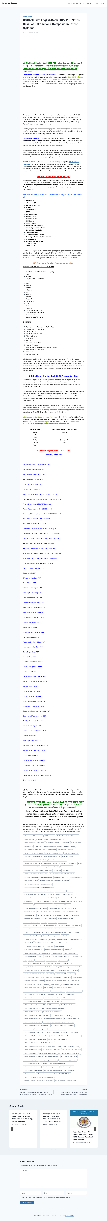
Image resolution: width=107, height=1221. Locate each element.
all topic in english (76, 842)
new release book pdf (30, 956)
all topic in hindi (28, 846)
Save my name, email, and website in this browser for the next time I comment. (46, 1197)
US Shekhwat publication (31, 1060)
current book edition (68, 894)
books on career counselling (32, 866)
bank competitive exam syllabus (53, 846)
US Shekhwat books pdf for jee (32, 1011)
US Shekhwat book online (52, 998)
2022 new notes (49, 836)
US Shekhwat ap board (57, 991)
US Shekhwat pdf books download (33, 1056)
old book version (77, 956)
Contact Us (80, 3)
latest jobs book (28, 942)
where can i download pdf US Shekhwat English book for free (53, 1074)
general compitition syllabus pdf (33, 925)
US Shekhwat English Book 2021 (33, 1022)
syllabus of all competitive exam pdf (34, 980)
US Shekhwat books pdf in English (61, 1015)
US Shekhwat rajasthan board (68, 1060)
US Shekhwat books (53, 1004)
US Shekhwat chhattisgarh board (53, 1018)
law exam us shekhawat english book (34, 946)
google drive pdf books (50, 925)
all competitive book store (57, 839)
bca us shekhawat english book (32, 849)
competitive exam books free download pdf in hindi (38, 884)
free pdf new (62, 922)
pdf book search (51, 960)
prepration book (28, 967)
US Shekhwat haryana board (71, 1046)
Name (23, 1193)
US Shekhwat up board (66, 1067)
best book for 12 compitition (65, 849)
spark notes (74, 970)
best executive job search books (33, 863)
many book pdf (59, 946)
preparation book (68, 963)
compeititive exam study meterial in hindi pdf (61, 873)
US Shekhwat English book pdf (56, 1029)
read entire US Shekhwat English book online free (55, 970)
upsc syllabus (55, 984)
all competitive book (42, 839)
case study (48, 870)
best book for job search (71, 853)
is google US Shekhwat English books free (35, 939)
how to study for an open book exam (56, 932)
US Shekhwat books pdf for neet (52, 1011)
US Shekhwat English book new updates (35, 1029)
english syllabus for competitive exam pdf (35, 908)
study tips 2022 (77, 977)
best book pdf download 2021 (52, 856)
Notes (40, 956)
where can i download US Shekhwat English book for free (39, 1077)
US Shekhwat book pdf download (53, 1001)
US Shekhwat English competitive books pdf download (66, 1036)
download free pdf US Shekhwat (33, 901)
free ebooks (52, 918)
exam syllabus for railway (56, 908)
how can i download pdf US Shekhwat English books (38, 929)
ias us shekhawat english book (32, 936)
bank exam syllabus (69, 846)
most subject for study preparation (33, 949)
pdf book (31, 960)
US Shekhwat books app (68, 1004)
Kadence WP (69, 1216)
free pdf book (52, 922)
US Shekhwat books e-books (32, 1008)
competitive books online (31, 880)
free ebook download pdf (44, 915)
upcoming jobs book (43, 984)
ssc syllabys (50, 973)
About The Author (29, 839)
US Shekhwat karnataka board (51, 1049)
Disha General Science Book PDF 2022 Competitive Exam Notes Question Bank (73, 1092)
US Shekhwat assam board (74, 991)
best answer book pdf (49, 849)
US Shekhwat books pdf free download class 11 (37, 1015)
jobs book (52, 939)
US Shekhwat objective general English (69, 1053)
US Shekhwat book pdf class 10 (32, 1001)
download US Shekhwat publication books (70, 901)
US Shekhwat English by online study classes (36, 1036)
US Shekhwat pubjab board (69, 1056)
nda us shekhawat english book (54, 949)
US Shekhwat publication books (49, 1060)
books (80, 863)
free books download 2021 (70, 911)
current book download (54, 894)
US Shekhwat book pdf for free (63, 987)
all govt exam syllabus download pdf (34, 842)
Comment (25, 1170)
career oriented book (66, 866)
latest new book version (42, 942)
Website (69, 1193)
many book (49, 946)
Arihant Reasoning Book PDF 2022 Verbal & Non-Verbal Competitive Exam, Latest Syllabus (36, 1092)
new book (68, 949)
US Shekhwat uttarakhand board (33, 1070)
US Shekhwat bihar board (55, 994)
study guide (71, 973)
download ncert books (50, 901)
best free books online (50, 863)
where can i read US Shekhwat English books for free (38, 1080)
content (69, 891)
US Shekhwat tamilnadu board (32, 1067)
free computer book (29, 915)
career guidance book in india (50, 866)
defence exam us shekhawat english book (44, 898)
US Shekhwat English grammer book (58, 1039)
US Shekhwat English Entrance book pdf (35, 1039)
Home (102, 3)
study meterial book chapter (54, 977)
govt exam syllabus (64, 925)
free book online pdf (29, 911)
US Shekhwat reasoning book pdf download (36, 1063)
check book (57, 870)
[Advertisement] (53, 47)
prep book (58, 963)
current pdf (27, 898)
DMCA (96, 3)
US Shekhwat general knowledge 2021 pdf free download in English (42, 1046)
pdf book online (40, 960)
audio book (38, 846)
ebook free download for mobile (43, 904)
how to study (28, 932)
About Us (71, 3)
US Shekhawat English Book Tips (33, 987)
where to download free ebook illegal (65, 1080)
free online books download (31, 922)
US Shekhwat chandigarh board (33, 1018)
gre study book (76, 925)
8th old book (74, 836)
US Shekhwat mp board (30, 1053)
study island (40, 977)
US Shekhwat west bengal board (53, 1070)
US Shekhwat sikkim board (57, 1063)
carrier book (39, 870)
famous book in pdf (70, 908)
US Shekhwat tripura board (50, 1067)
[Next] (95, 1129)
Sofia (26, 32)
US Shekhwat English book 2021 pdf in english (36, 1025)
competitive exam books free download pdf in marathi (38, 891)
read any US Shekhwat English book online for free (67, 967)
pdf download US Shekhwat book (33, 963)
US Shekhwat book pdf (67, 998)
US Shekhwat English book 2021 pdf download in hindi (59, 1022)
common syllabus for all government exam (35, 873)
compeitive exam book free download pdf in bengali (38, 877)
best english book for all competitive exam (54, 860)
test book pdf (75, 980)
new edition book (57, 953)
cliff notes (66, 870)
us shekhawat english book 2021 (70, 984)
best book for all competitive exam (33, 853)
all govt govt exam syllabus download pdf (57, 842)
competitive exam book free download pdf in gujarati (54, 880)
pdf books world (63, 960)
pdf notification (48, 963)
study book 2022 (61, 973)
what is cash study (70, 1070)
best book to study (67, 856)
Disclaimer (89, 3)
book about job (63, 863)
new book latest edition (30, 953)
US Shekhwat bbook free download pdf (34, 994)
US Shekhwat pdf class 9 (52, 1056)
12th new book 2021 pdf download (33, 836)
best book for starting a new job (33, 856)
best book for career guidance (53, 853)
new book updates (44, 953)
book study (72, 863)
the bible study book (29, 984)
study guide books (29, 977)
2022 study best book (62, 836)
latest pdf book (63, 942)
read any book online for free (43, 967)
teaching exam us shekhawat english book (57, 980)
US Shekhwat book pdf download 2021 (34, 1004)
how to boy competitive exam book (64, 929)
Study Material (28, 16)
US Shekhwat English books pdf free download (65, 1032)
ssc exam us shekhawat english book (34, 973)
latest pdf (54, 942)
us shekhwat (48, 987)
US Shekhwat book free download (33, 998)
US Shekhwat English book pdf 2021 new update (37, 1032)
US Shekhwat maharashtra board (71, 1049)
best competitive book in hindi (32, 860)
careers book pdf (29, 870)
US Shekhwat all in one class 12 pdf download (36, 991)
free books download (55, 911)
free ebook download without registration (35, 918)
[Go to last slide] (12, 1129)
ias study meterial (74, 932)
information (64, 936)
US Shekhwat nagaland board (47, 1053)
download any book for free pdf (67, 898)
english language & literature (62, 904)
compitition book (60, 891)
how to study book (39, 932)
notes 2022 (47, 956)
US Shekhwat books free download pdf (53, 1008)
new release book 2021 (70, 953)
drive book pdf (28, 904)
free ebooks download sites (65, 918)
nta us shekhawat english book (61, 956)
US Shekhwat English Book (71, 1018)
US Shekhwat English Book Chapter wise (62, 1025)
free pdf (43, 922)
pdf (25, 960)
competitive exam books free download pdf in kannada (39, 887)
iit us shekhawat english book (51, 936)
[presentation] (84, 1119)
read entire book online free (31, 970)
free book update (42, 911)
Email (46, 1193)
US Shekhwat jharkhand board (32, 1049)
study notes (67, 977)
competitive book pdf (76, 877)
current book (42, 894)
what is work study (29, 1074)
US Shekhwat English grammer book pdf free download (39, 1042)
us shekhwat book (69, 994)
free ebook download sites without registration (66, 915)
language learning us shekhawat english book (69, 939)
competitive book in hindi (61, 877)
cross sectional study (30, 894)
